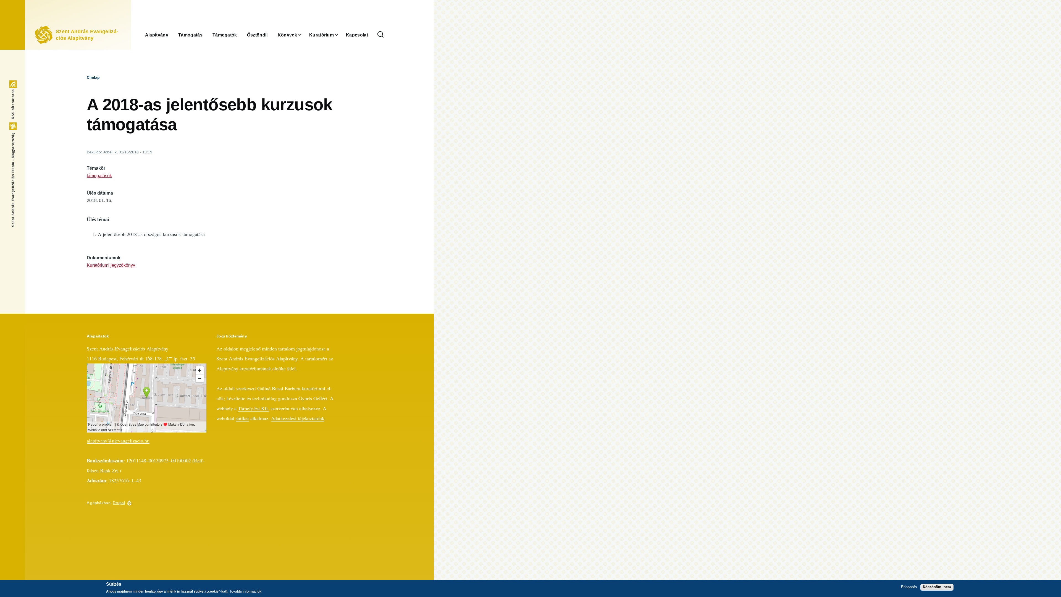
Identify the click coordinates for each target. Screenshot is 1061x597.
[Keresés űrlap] (380, 35)
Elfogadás (909, 587)
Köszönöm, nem (937, 587)
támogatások (99, 175)
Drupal (119, 503)
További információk (245, 591)
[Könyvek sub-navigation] (303, 35)
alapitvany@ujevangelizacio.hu (118, 440)
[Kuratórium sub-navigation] (340, 35)
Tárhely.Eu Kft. (253, 408)
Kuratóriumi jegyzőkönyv (111, 265)
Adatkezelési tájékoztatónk (297, 418)
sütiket (242, 418)
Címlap (93, 77)
